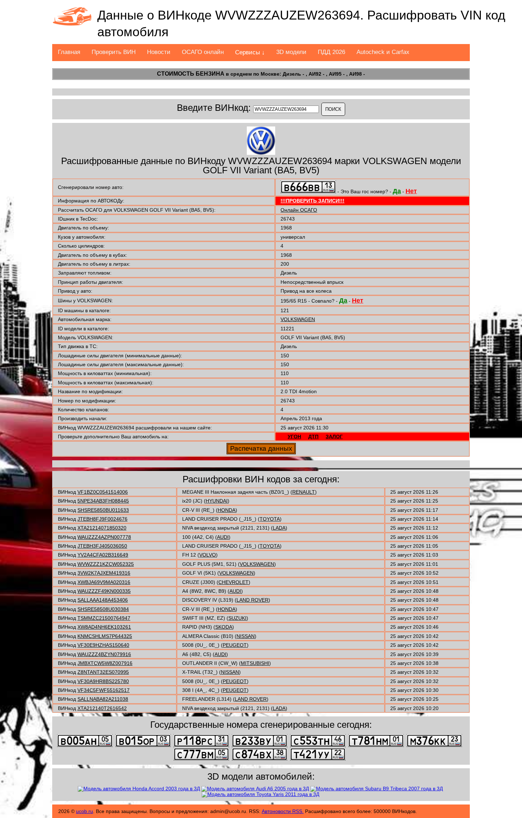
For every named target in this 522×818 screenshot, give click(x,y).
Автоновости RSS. (283, 811)
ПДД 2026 (331, 52)
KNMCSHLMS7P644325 (104, 636)
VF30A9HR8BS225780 (103, 681)
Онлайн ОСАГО (299, 210)
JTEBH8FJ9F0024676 (102, 519)
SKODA (223, 627)
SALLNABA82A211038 (102, 699)
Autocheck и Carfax (383, 52)
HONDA (226, 510)
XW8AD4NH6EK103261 (104, 627)
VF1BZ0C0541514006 (102, 492)
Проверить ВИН (114, 52)
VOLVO (207, 555)
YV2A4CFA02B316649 (102, 555)
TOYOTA (270, 519)
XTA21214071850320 (101, 528)
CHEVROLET (233, 582)
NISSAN (245, 636)
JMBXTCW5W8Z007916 (104, 663)
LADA (279, 528)
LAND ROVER (252, 600)
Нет (411, 191)
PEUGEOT (235, 645)
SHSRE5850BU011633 (103, 510)
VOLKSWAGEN (298, 319)
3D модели (291, 52)
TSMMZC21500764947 (103, 618)
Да (397, 191)
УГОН (294, 436)
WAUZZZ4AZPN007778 (104, 537)
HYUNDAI (217, 501)
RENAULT (303, 492)
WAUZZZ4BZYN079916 (104, 654)
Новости (158, 52)
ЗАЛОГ (334, 436)
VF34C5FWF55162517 (103, 690)
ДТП (313, 436)
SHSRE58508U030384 (103, 609)
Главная (69, 52)
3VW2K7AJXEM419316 (103, 573)
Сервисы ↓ (250, 52)
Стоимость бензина (190, 74)
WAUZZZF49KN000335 (104, 591)
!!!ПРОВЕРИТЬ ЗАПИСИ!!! (312, 201)
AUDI (223, 537)
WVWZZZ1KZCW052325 (105, 564)
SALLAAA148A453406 (102, 600)
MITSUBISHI (255, 663)
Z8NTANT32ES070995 (103, 672)
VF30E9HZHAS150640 (103, 645)
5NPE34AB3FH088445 (103, 501)
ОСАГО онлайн (203, 52)
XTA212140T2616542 (102, 708)
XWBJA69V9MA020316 (103, 582)
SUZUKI (237, 618)
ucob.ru (84, 811)
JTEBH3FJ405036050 (102, 546)
